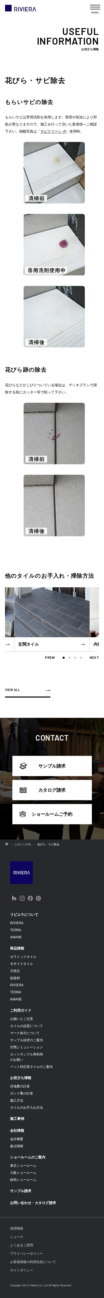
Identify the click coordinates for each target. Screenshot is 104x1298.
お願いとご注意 (21, 1019)
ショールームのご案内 (27, 1157)
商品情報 (17, 948)
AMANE (16, 937)
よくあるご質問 (21, 1245)
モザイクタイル (21, 964)
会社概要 (16, 1139)
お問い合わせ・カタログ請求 (33, 1203)
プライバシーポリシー (26, 1253)
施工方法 (16, 1100)
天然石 (15, 971)
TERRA (15, 930)
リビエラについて (24, 914)
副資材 (15, 978)
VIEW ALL (12, 690)
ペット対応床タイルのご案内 (31, 1067)
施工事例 (17, 1119)
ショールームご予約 (52, 814)
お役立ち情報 (20, 1078)
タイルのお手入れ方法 (26, 1107)
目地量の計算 (20, 1086)
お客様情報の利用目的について (33, 1262)
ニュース (16, 1237)
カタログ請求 (52, 790)
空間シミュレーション (26, 1047)
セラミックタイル (23, 957)
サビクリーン (51, 131)
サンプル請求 (52, 766)
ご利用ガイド (20, 1010)
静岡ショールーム (23, 1180)
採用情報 (16, 1228)
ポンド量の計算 (21, 1093)
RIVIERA (16, 923)
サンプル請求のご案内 (26, 1040)
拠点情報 (16, 1146)
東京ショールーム (23, 1165)
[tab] (64, 658)
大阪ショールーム (23, 1173)
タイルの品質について (26, 1026)
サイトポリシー (21, 1270)
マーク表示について (25, 1033)
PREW (50, 657)
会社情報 (17, 1130)
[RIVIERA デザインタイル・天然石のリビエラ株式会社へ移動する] (6, 844)
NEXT (94, 657)
